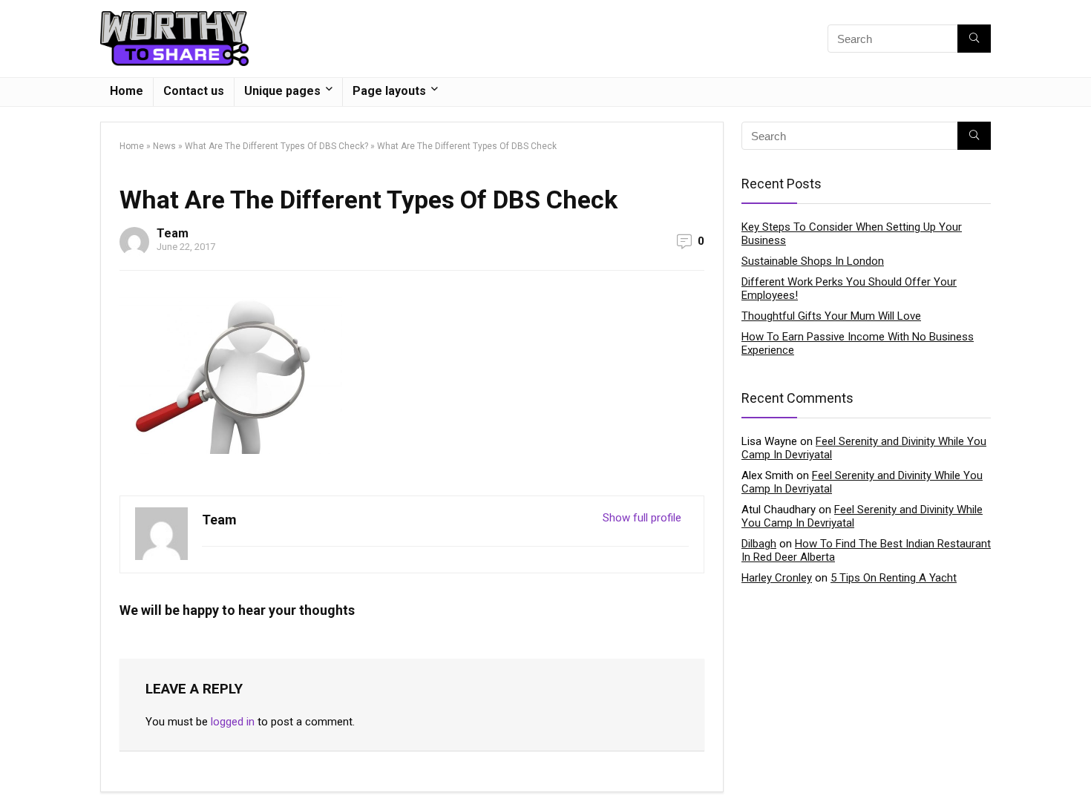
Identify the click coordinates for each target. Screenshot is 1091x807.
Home (126, 91)
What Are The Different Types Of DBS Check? (276, 146)
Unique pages (282, 91)
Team (173, 233)
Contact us (193, 91)
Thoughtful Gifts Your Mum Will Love (831, 316)
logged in (233, 721)
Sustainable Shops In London (812, 261)
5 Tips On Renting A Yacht (893, 577)
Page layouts (389, 91)
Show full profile (642, 517)
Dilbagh (758, 543)
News (164, 146)
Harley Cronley (776, 577)
